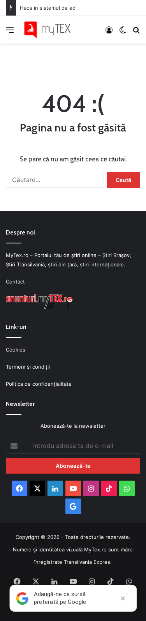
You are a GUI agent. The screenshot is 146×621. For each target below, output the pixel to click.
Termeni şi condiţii (28, 367)
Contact (15, 281)
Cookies (15, 349)
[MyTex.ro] (50, 29)
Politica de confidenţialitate (39, 384)
